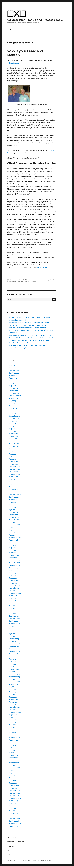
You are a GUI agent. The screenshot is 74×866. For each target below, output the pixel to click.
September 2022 (15, 449)
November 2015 (14, 618)
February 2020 (14, 515)
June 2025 (12, 383)
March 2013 (13, 697)
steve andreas (13, 281)
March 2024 (13, 408)
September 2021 (15, 474)
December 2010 (14, 760)
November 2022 (15, 444)
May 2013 (12, 692)
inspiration (35, 280)
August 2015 (13, 626)
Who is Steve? (12, 837)
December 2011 (14, 735)
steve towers (13, 280)
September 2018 (15, 537)
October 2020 (14, 497)
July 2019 (12, 530)
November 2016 (14, 588)
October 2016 (14, 591)
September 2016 (15, 593)
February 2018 (14, 555)
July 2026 (12, 365)
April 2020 (13, 510)
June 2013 (12, 689)
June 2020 (12, 504)
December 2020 (14, 492)
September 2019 (15, 525)
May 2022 (12, 456)
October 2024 (14, 393)
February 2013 (14, 699)
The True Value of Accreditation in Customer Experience (29, 328)
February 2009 (14, 816)
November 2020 (15, 494)
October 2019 (14, 522)
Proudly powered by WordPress (42, 860)
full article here (42, 267)
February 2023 (14, 436)
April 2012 (12, 725)
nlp (48, 280)
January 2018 (13, 558)
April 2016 (12, 606)
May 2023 (12, 429)
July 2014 (12, 656)
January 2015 (13, 641)
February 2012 (14, 730)
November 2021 (14, 469)
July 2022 (12, 454)
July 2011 (12, 742)
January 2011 (13, 758)
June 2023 (12, 426)
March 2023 (13, 434)
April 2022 (13, 459)
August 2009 (13, 801)
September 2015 (15, 623)
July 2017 (12, 570)
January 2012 (13, 732)
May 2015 (12, 631)
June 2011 (12, 745)
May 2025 (12, 386)
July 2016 (12, 598)
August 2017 (13, 568)
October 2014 (13, 649)
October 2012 (13, 710)
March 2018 (13, 553)
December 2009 (14, 791)
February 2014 (14, 669)
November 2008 (15, 818)
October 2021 (13, 472)
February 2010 (14, 785)
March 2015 (13, 636)
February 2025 (14, 391)
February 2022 (14, 461)
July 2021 (12, 479)
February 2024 (14, 411)
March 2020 (13, 512)
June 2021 (12, 482)
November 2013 (14, 677)
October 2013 (13, 679)
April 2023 (12, 431)
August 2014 (13, 654)
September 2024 (15, 396)
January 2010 (13, 788)
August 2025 (13, 378)
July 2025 (12, 380)
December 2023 (14, 413)
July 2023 (12, 424)
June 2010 (12, 775)
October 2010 (13, 765)
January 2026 (14, 368)
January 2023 (13, 439)
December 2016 (14, 585)
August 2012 (13, 715)
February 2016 (14, 611)
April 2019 (12, 535)
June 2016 (12, 601)
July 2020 (12, 502)
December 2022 (14, 441)
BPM (30, 280)
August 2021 (13, 477)
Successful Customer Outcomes (27, 281)
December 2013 (14, 674)
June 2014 (12, 659)
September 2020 (15, 499)
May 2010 (12, 778)
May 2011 (12, 747)
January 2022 (14, 464)
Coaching (10, 846)
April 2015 (12, 634)
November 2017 (14, 563)
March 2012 (13, 727)
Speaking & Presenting (15, 841)
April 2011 (12, 750)
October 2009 (14, 796)
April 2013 (12, 694)
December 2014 (14, 644)
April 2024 (13, 406)
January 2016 (13, 613)
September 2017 (15, 565)
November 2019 (14, 520)
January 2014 (13, 672)
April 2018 (12, 550)
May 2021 (12, 484)
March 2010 (13, 783)
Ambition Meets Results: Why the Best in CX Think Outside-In (31, 338)
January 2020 (14, 517)
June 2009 (12, 806)
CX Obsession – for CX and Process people (35, 19)
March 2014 (13, 666)
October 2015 (13, 621)
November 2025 (15, 370)
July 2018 (12, 542)
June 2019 (12, 532)
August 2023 (13, 421)
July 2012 (12, 717)
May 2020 (12, 507)
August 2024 (13, 398)
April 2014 (12, 664)
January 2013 (13, 702)
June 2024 (12, 403)
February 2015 (14, 639)
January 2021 (13, 489)
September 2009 (15, 798)
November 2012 (14, 707)
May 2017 (12, 575)
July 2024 (12, 401)
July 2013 (12, 687)
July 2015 (12, 629)
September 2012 (15, 712)
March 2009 (13, 813)
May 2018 (12, 548)
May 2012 (12, 722)
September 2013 (15, 682)
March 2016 (13, 608)
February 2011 (14, 755)
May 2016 (12, 603)
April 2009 (13, 811)
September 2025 (15, 375)
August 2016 (13, 596)
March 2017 (13, 578)
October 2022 (14, 446)
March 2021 (13, 487)
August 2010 (13, 770)
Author (9, 855)
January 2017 (13, 583)
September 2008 (15, 823)
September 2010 (15, 768)
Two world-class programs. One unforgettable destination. (30, 335)
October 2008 (14, 821)
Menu (11, 29)
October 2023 (14, 418)
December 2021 (14, 467)
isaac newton (43, 280)
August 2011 (13, 740)
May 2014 (12, 661)
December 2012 (14, 704)
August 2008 (13, 826)
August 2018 (13, 540)
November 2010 (14, 763)
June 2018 (12, 545)
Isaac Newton (14, 63)
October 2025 (14, 373)
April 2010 (12, 780)
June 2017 (12, 573)
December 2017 (14, 560)
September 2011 (14, 737)
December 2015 (14, 616)
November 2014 (14, 646)
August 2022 (13, 451)
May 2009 (12, 808)
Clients (9, 850)
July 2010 (12, 773)
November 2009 (15, 793)
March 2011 (13, 753)
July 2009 (12, 803)
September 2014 (15, 651)
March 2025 (13, 388)
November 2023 (14, 416)
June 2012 (12, 720)
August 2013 (13, 684)
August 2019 (13, 527)
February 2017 (14, 580)
